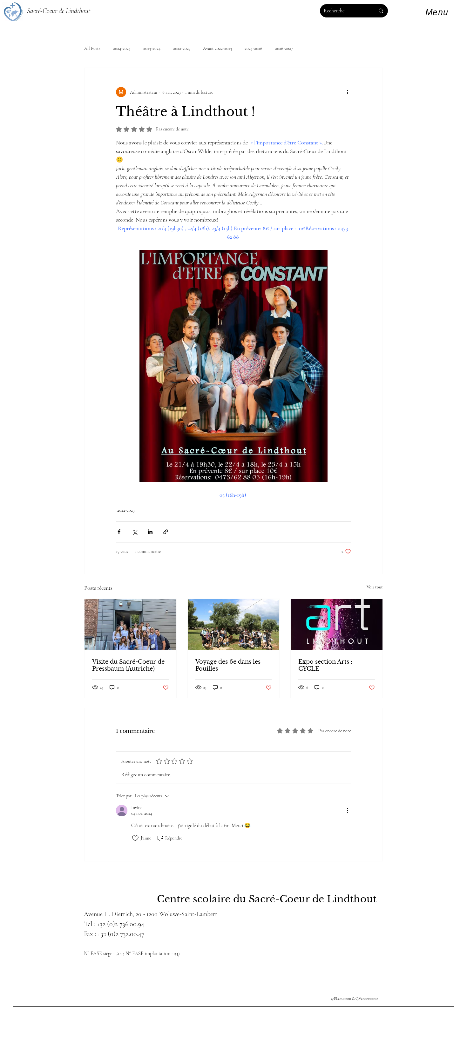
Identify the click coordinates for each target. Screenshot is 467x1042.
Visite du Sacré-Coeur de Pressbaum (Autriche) (128, 665)
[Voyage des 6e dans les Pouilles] (234, 624)
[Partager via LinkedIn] (150, 532)
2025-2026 (253, 48)
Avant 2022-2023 (217, 48)
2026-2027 (284, 48)
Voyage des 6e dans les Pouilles (228, 665)
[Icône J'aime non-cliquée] (135, 838)
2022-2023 (181, 48)
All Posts (92, 48)
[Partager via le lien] (166, 532)
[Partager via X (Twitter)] (135, 532)
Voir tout (375, 587)
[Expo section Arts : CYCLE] (336, 624)
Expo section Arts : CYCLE (325, 665)
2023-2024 (151, 48)
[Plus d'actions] (347, 92)
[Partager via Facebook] (119, 532)
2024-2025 (122, 48)
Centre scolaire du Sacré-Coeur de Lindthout (266, 899)
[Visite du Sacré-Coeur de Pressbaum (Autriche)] (130, 624)
